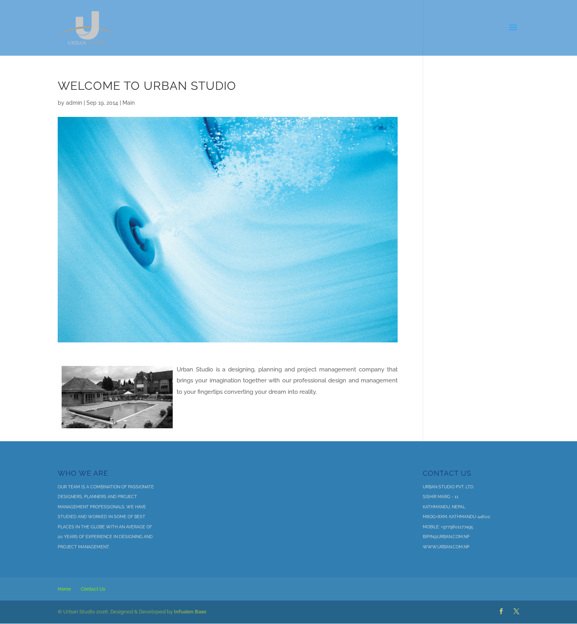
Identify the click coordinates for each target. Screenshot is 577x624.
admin (74, 103)
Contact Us (93, 589)
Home (64, 589)
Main (128, 103)
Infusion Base (190, 612)
